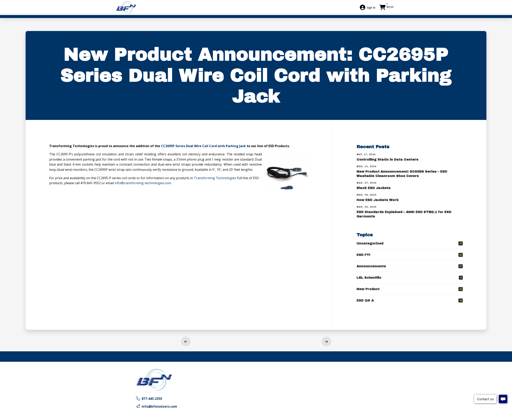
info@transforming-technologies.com (143, 183)
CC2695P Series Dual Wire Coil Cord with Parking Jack (203, 146)
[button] (387, 7)
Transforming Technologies (215, 178)
